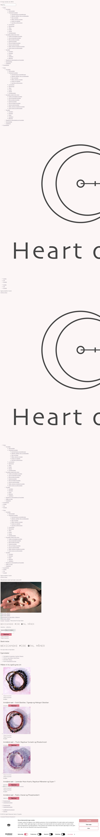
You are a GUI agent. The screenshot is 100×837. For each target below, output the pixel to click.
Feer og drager (14, 17)
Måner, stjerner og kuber (17, 19)
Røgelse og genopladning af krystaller (15, 60)
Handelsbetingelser (7, 802)
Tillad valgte (88, 824)
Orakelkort (8, 63)
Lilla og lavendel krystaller (15, 38)
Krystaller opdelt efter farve (12, 34)
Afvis (88, 828)
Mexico (10, 659)
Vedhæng (11, 56)
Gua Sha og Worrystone (16, 22)
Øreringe (11, 58)
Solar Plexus (16, 658)
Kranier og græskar (15, 21)
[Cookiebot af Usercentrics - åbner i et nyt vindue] (9, 834)
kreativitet (12, 656)
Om (4, 280)
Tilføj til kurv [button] (14, 705)
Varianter (3, 630)
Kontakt (5, 282)
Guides (4, 278)
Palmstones (11, 26)
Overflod (17, 656)
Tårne (10, 28)
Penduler (11, 53)
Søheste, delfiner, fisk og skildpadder (20, 16)
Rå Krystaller (12, 11)
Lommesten (11, 24)
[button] (5, 636)
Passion (21, 656)
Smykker (8, 50)
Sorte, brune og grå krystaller (15, 48)
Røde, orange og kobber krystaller (17, 46)
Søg (1, 4)
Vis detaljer (70, 834)
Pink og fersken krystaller (14, 43)
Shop (4, 7)
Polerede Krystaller (13, 12)
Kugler (10, 29)
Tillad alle (88, 820)
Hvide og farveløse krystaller (15, 36)
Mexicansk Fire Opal (11, 661)
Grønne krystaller (13, 41)
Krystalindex (6, 65)
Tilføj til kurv (6, 634)
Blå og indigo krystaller (14, 39)
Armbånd (11, 51)
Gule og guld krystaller (14, 44)
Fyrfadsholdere (12, 33)
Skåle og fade (9, 499)
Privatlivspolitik (6, 801)
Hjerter (10, 31)
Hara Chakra (10, 658)
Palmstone (11, 463)
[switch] (39, 834)
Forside (2, 620)
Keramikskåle (9, 61)
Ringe (10, 55)
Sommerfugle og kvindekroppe (18, 14)
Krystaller (8, 9)
